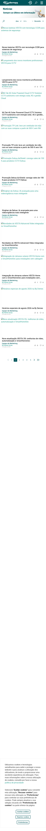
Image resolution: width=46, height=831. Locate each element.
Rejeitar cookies (23, 817)
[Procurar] (36, 2)
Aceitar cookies (23, 811)
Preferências (23, 822)
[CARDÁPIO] (42, 2)
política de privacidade (14, 782)
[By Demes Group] (10, 2)
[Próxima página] (34, 360)
